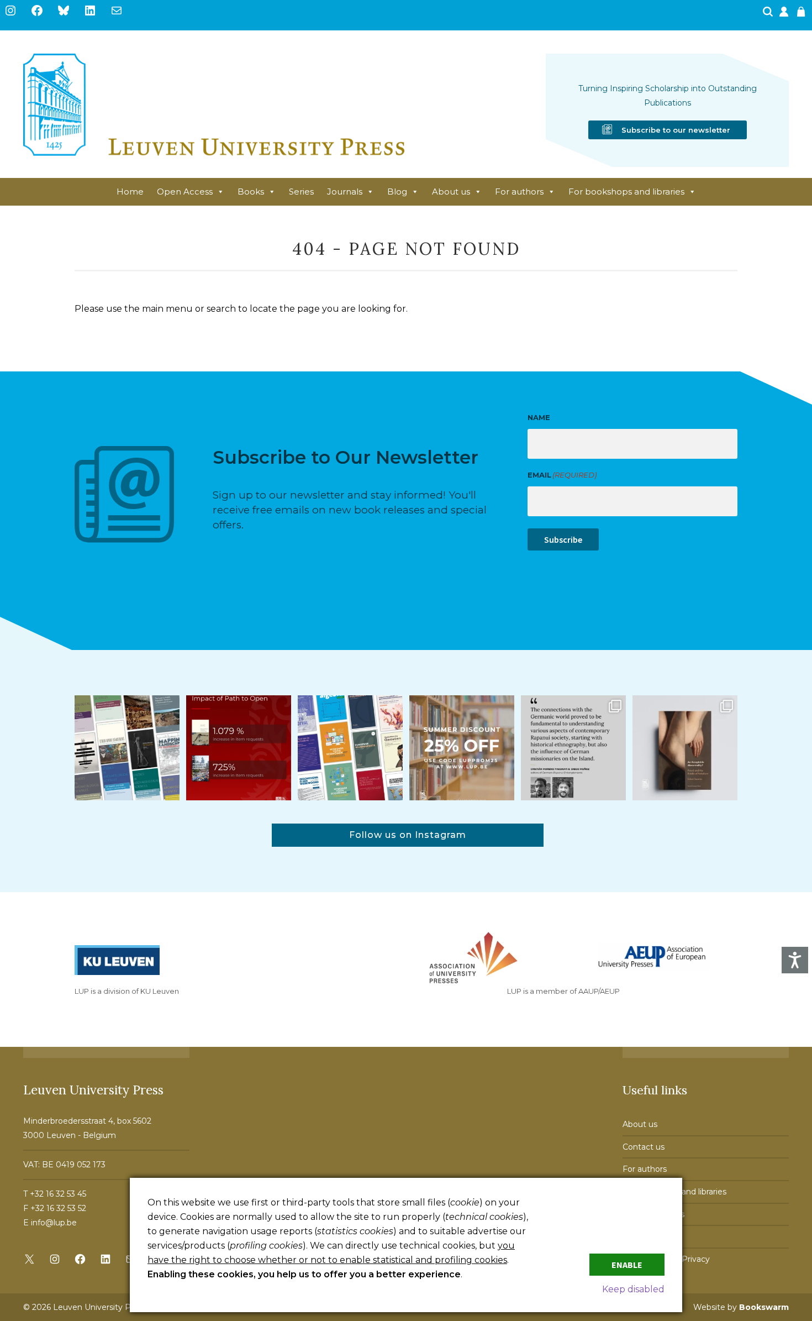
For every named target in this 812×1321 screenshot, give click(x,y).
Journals (344, 191)
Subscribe (563, 539)
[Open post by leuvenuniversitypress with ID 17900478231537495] (684, 747)
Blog (397, 191)
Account (784, 15)
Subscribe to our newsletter (675, 129)
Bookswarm (764, 1307)
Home (130, 191)
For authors (519, 191)
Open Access (185, 191)
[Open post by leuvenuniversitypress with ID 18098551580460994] (461, 747)
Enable (626, 1264)
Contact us (644, 1147)
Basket (802, 15)
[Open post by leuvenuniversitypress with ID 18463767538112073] (238, 747)
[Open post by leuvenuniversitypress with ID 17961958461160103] (573, 747)
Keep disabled (633, 1289)
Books (251, 191)
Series (301, 191)
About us (451, 191)
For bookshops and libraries (626, 191)
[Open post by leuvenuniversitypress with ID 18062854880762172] (127, 747)
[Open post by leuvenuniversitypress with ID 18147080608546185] (350, 747)
